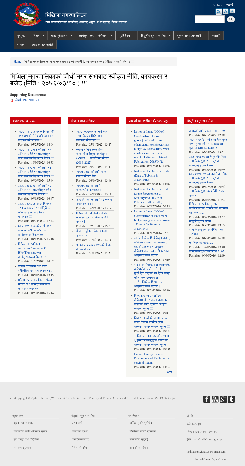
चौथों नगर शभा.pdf (27, 99)
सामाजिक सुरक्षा (80, 431)
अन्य (169, 372)
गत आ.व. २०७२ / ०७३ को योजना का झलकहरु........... (94, 247)
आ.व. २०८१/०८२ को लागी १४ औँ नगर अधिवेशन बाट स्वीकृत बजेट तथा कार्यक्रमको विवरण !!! (36, 171)
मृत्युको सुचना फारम (200, 221)
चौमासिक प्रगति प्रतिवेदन (143, 431)
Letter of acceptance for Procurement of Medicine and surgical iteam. (152, 358)
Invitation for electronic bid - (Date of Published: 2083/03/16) (151, 175)
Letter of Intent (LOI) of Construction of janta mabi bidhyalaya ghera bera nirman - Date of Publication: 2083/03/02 (152, 220)
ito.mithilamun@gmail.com (210, 459)
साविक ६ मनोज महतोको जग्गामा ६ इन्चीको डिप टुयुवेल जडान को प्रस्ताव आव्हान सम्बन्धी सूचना (151, 340)
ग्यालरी (216, 35)
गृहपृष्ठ (21, 35)
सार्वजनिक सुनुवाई (139, 439)
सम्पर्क (20, 44)
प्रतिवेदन (122, 35)
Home (17, 61)
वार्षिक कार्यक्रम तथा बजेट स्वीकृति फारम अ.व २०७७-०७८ (35, 268)
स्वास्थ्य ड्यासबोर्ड (42, 44)
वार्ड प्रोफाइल (57, 35)
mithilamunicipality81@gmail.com (206, 451)
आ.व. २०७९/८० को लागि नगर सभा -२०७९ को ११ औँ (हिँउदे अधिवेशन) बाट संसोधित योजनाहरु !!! (34, 210)
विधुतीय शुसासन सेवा (152, 35)
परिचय (34, 35)
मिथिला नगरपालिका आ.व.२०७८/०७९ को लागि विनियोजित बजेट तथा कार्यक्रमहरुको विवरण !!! (32, 250)
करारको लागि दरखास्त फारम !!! (207, 131)
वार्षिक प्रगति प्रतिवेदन (142, 423)
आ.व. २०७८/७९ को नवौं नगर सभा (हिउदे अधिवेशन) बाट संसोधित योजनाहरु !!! (91, 136)
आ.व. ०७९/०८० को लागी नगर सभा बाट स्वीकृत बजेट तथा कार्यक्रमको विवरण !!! (34, 230)
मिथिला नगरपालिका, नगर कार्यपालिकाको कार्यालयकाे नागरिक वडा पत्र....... (208, 208)
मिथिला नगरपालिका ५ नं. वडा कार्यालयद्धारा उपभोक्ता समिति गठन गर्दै (92, 217)
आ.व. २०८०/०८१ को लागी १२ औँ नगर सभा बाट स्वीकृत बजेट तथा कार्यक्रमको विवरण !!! (34, 190)
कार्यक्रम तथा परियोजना (91, 35)
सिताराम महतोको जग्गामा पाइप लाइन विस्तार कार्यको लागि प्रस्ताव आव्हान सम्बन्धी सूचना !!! (152, 322)
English (217, 5)
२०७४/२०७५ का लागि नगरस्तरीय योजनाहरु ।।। (91, 188)
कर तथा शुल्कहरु (22, 447)
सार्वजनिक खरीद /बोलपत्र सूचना (30, 431)
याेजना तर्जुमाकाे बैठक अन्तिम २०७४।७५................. (91, 233)
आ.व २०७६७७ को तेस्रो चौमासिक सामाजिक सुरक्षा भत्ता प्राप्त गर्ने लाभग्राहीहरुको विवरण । (208, 161)
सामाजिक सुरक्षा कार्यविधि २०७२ (206, 251)
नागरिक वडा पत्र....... (201, 243)
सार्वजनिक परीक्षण (139, 447)
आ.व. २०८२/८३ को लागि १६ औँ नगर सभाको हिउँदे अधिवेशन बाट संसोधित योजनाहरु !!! (35, 136)
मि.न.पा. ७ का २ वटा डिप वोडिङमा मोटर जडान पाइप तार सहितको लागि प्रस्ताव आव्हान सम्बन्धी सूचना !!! (150, 302)
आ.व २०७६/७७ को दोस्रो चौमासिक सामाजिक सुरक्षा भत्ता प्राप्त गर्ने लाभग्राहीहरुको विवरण (208, 178)
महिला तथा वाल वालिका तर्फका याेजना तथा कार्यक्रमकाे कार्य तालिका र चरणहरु (35, 284)
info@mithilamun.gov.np (208, 439)
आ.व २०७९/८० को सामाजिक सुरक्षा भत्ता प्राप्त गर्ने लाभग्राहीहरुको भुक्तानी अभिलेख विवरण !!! (208, 143)
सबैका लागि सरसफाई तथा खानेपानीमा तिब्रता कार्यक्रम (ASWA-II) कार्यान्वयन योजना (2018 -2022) (92, 156)
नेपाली (229, 5)
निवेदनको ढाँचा (79, 447)
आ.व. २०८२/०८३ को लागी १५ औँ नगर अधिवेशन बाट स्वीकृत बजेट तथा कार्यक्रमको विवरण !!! (36, 153)
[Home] (28, 14)
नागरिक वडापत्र (80, 439)
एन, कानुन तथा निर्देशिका (26, 439)
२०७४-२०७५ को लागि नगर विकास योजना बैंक (91, 174)
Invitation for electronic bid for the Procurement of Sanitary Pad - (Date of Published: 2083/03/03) (151, 195)
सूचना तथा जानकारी (187, 35)
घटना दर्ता (77, 423)
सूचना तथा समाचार (23, 423)
